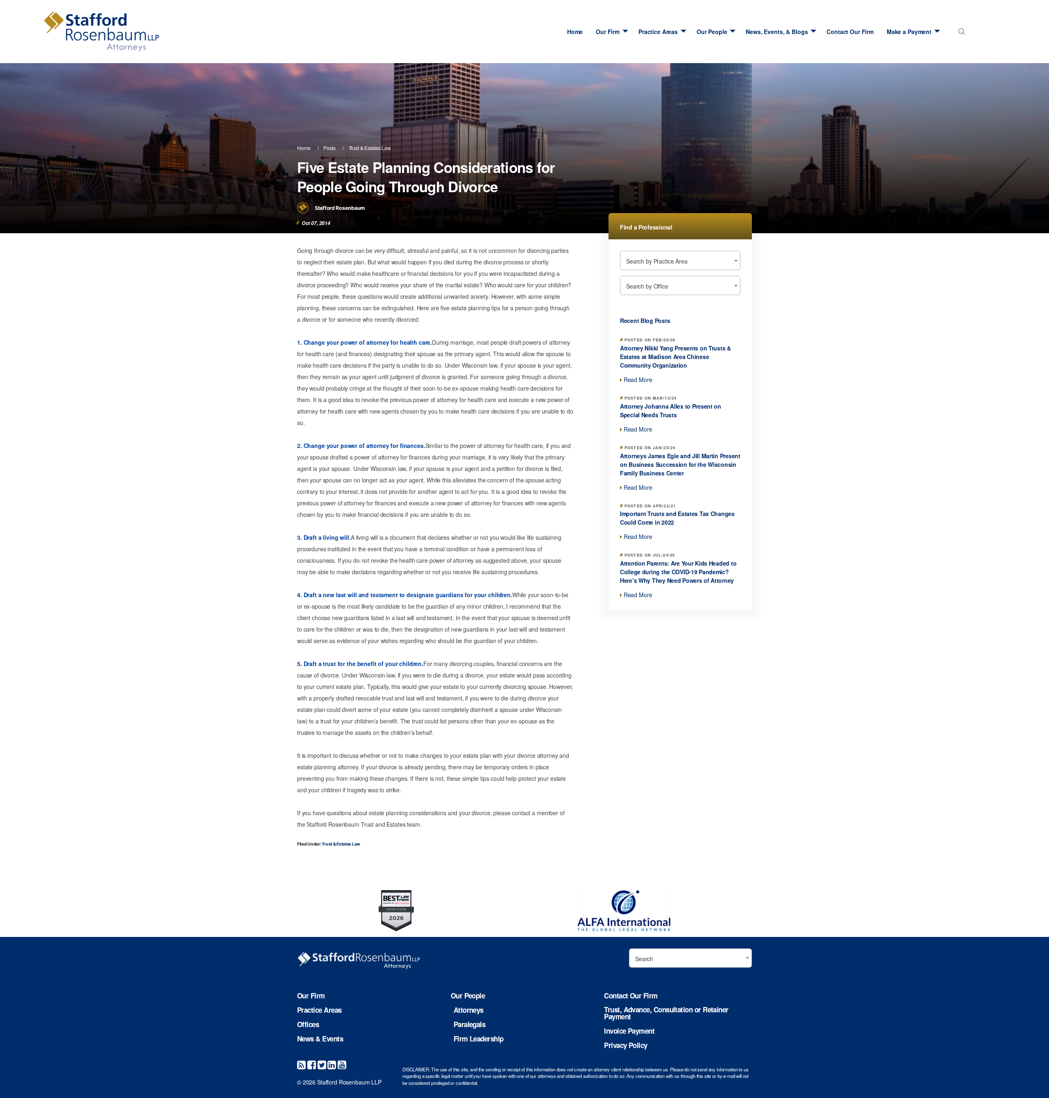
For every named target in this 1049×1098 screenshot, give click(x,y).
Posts (329, 147)
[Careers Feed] (301, 1064)
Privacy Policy (625, 1045)
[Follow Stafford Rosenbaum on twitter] (322, 1064)
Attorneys (469, 1010)
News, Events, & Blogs (777, 31)
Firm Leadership (479, 1038)
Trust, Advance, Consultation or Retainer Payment (666, 1013)
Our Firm (608, 31)
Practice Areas (658, 31)
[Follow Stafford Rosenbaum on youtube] (342, 1064)
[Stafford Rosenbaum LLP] (119, 31)
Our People (712, 31)
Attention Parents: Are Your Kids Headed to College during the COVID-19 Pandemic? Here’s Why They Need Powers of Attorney (678, 571)
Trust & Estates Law (370, 147)
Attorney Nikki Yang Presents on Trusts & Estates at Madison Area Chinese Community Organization (675, 356)
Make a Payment (909, 31)
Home (575, 31)
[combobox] (960, 33)
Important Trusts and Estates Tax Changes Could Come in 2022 (677, 517)
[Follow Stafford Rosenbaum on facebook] (311, 1064)
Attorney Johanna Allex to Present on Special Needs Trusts (670, 410)
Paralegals (470, 1024)
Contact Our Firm (850, 31)
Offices (308, 1024)
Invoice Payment (629, 1031)
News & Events (320, 1038)
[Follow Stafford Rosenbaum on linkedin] (331, 1064)
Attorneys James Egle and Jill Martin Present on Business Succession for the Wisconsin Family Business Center (680, 464)
